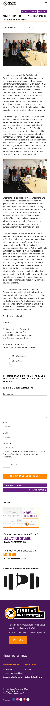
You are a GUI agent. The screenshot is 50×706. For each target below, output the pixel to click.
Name (5, 422)
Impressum (29, 673)
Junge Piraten (8, 669)
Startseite (42, 11)
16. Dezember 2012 (10, 27)
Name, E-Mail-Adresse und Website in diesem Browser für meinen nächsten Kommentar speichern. (24, 454)
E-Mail (5, 433)
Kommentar (8, 394)
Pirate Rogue (12, 693)
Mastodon (27, 699)
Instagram (17, 699)
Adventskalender (29, 11)
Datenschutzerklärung (33, 677)
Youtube (24, 699)
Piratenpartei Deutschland (13, 673)
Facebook (13, 699)
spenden (18, 640)
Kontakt (28, 669)
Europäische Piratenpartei (12, 677)
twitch (20, 699)
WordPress (14, 691)
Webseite (7, 443)
